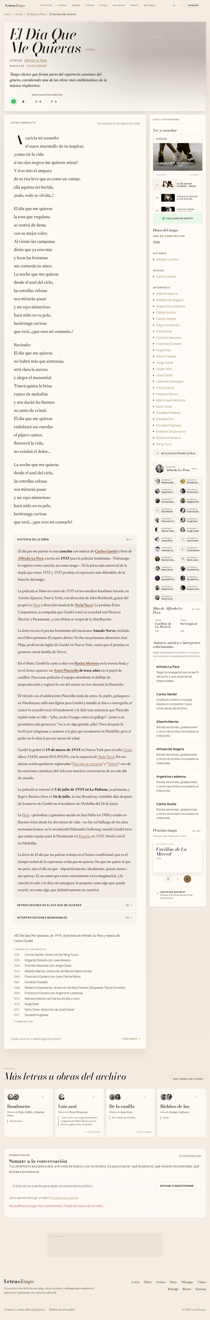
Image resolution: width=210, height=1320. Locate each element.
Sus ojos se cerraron (87, 764)
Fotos (104, 5)
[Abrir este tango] (187, 879)
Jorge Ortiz (164, 369)
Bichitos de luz (174, 1106)
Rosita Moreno (87, 663)
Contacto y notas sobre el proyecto (24, 1309)
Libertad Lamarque (169, 381)
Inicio (7, 14)
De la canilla (122, 1106)
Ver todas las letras (188, 1079)
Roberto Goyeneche (38, 987)
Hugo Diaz (32, 1004)
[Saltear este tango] (168, 879)
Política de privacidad (62, 1309)
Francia (84, 836)
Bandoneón (18, 1106)
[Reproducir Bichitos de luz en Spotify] (200, 1096)
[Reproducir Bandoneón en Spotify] (47, 1096)
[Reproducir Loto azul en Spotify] (98, 1096)
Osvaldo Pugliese (36, 1015)
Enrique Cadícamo (179, 1112)
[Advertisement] (105, 1245)
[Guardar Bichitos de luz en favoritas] (195, 1097)
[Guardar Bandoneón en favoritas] (42, 1097)
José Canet (66, 1009)
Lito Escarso (165, 388)
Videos (89, 5)
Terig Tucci (84, 605)
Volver (113, 764)
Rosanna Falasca (168, 438)
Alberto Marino (35, 971)
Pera (36, 605)
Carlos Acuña (61, 998)
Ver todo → (197, 609)
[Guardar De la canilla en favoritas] (144, 1097)
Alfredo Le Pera (36, 14)
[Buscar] (174, 5)
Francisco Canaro (37, 976)
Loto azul (67, 1106)
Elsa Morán (164, 331)
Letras (62, 5)
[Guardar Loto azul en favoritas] (93, 1097)
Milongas (119, 5)
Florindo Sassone (36, 965)
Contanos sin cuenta (64, 1198)
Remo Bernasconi (78, 1112)
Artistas (46, 5)
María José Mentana (170, 400)
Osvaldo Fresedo (36, 982)
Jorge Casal (63, 965)
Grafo (135, 5)
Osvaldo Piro (165, 419)
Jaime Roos (126, 1112)
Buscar (187, 1289)
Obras (76, 5)
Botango (150, 5)
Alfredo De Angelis (169, 300)
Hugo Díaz (163, 350)
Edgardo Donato (36, 960)
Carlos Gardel (36, 66)
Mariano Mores (35, 998)
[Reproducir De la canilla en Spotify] (149, 1096)
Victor (127, 750)
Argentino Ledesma (69, 993)
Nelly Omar (32, 1009)
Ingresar (193, 5)
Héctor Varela (166, 356)
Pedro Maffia (25, 1112)
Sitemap (200, 1289)
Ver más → (197, 830)
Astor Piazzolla (66, 670)
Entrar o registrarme (177, 1186)
